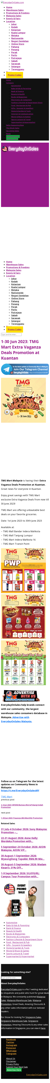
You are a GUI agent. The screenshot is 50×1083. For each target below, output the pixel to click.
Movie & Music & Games (21, 117)
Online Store (17, 44)
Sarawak (15, 63)
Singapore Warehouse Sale (14, 1021)
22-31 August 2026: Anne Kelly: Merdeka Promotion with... (19, 839)
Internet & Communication (22, 114)
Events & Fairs (13, 18)
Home (9, 7)
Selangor (16, 66)
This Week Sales (12, 128)
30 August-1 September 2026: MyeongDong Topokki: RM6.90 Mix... (22, 857)
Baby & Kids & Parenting (21, 88)
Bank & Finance (17, 91)
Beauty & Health (18, 94)
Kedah (14, 27)
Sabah (14, 61)
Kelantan (16, 29)
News (8, 134)
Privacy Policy (12, 1064)
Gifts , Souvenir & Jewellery (22, 108)
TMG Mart (6, 796)
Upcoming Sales (12, 131)
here (43, 1028)
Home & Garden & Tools (21, 111)
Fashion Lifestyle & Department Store (26, 103)
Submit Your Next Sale (17, 1067)
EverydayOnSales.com (11, 989)
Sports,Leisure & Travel (21, 119)
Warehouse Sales (15, 10)
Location (10, 21)
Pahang (15, 46)
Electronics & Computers (21, 100)
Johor (14, 24)
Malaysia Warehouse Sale (19, 1000)
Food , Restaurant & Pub (21, 105)
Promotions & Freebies (17, 13)
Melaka (15, 35)
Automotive (16, 86)
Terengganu (17, 69)
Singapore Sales (33, 1017)
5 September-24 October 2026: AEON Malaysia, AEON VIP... (23, 848)
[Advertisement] (25, 181)
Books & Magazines (19, 97)
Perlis (14, 55)
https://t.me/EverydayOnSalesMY (20, 790)
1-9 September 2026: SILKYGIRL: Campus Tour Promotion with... (20, 875)
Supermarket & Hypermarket (23, 122)
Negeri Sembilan (20, 41)
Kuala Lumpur (18, 32)
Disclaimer (11, 1061)
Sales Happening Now (15, 125)
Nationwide (17, 38)
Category (10, 83)
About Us (10, 1058)
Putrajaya (16, 58)
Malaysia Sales (13, 15)
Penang (15, 49)
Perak (14, 52)
